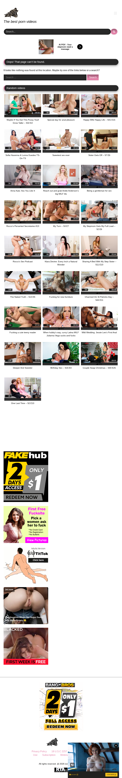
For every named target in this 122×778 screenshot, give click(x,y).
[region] (38, 756)
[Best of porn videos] (61, 10)
